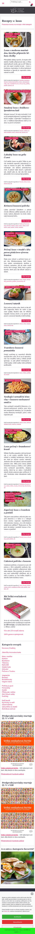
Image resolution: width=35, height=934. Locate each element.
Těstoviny (17, 380)
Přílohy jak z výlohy (8, 692)
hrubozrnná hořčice (13, 82)
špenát (10, 85)
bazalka (22, 80)
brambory (26, 80)
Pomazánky (9, 331)
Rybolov (17, 34)
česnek (6, 82)
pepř (9, 227)
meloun (29, 422)
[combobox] (19, 1)
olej (22, 587)
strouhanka (20, 281)
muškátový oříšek (16, 587)
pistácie (14, 281)
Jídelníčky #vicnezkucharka (11, 652)
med (8, 83)
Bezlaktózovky (10, 233)
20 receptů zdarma (17, 630)
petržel (5, 85)
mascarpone (26, 82)
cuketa (5, 587)
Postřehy (12, 648)
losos (20, 82)
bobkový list (23, 224)
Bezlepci (8, 91)
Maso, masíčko (16, 91)
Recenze (5, 648)
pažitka (28, 83)
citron (25, 182)
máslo (24, 225)
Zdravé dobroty (10, 501)
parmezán (9, 281)
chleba (13, 225)
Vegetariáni (6, 675)
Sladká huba (6, 667)
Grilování (8, 138)
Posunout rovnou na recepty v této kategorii (17, 24)
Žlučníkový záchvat (8, 709)
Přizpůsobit (17, 927)
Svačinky (26, 287)
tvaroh (7, 374)
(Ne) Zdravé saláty (8, 694)
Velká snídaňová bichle (9, 768)
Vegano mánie (7, 682)
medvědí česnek (14, 83)
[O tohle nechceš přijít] (31, 4)
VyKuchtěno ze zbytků (9, 707)
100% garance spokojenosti (13, 634)
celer (21, 585)
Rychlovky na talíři (11, 36)
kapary (28, 323)
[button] (32, 894)
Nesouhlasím (17, 922)
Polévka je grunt (16, 189)
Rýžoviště (5, 665)
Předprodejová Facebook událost (12, 774)
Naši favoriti (9, 34)
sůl (13, 85)
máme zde (6, 911)
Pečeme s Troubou (11, 235)
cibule (16, 225)
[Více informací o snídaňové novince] (17, 722)
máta (5, 83)
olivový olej (22, 83)
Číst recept (26, 77)
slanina (14, 424)
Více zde (7, 630)
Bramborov (9, 430)
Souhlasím (17, 917)
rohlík (16, 227)
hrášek (26, 130)
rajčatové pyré (7, 424)
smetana (20, 227)
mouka (16, 486)
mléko (24, 373)
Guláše (4, 690)
